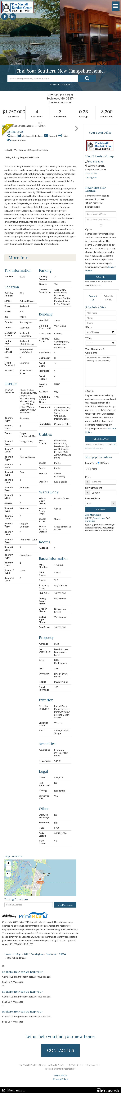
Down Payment (93, 487)
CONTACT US (60, 1050)
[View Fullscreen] (8, 874)
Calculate (100, 509)
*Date (88, 327)
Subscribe (101, 277)
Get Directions (65, 905)
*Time (88, 338)
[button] (87, 78)
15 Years (92, 468)
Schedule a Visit (108, 298)
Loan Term (91, 462)
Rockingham (37, 954)
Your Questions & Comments (95, 350)
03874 (62, 954)
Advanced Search (60, 84)
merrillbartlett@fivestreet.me (60, 1068)
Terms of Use (60, 1075)
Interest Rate (92, 498)
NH (26, 954)
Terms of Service (95, 448)
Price (88, 477)
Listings (17, 954)
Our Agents (91, 177)
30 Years (104, 462)
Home (7, 954)
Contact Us (91, 173)
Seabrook (51, 954)
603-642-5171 (95, 161)
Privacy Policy (60, 1079)
